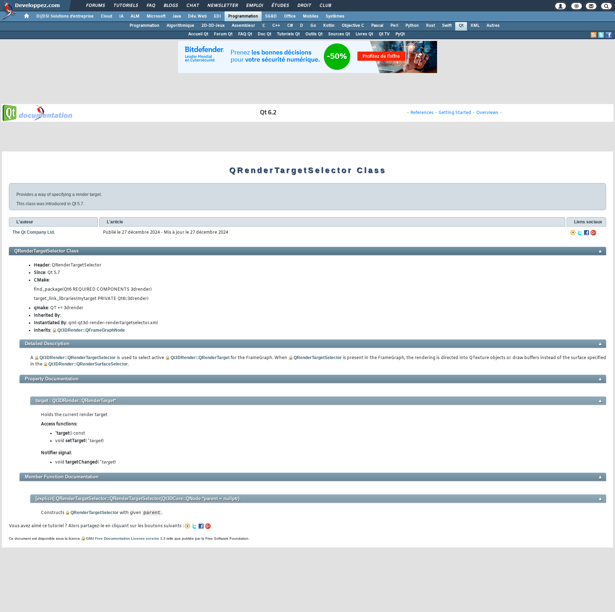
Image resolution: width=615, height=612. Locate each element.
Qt (461, 25)
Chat (192, 6)
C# (290, 25)
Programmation (243, 16)
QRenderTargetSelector (318, 357)
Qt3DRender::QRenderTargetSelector (78, 357)
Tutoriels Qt (288, 34)
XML (475, 25)
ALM (135, 16)
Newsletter (222, 6)
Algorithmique (180, 25)
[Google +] (593, 232)
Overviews (487, 113)
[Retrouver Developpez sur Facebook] (608, 35)
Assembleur (243, 25)
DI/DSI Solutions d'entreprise (65, 16)
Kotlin (329, 25)
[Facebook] (586, 232)
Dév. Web (197, 16)
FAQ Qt (245, 34)
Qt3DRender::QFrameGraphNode (91, 330)
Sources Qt (339, 34)
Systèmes (335, 16)
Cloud (106, 16)
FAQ (151, 6)
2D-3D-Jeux (213, 25)
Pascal (377, 25)
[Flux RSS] (593, 35)
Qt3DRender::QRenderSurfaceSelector (88, 364)
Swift (447, 25)
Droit (303, 6)
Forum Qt (223, 34)
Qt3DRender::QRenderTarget (200, 357)
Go (313, 25)
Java (177, 16)
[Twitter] (580, 232)
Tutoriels (125, 6)
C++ (276, 25)
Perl (394, 25)
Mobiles (311, 16)
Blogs (170, 6)
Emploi (254, 6)
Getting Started (454, 113)
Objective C (353, 25)
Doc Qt (264, 34)
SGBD (271, 16)
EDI (217, 16)
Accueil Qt (198, 34)
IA (121, 16)
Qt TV (384, 34)
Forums (95, 6)
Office (290, 16)
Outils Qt (313, 34)
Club (325, 6)
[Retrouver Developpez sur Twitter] (601, 35)
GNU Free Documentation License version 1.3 (125, 538)
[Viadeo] (573, 232)
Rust (430, 25)
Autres (493, 25)
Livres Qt (364, 34)
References (421, 113)
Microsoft (156, 16)
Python (412, 25)
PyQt (400, 34)
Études (279, 6)
